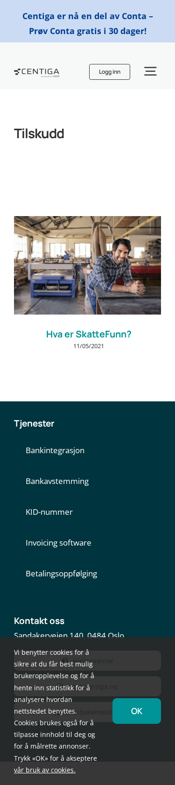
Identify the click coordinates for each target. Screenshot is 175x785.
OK (136, 710)
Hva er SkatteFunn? (89, 334)
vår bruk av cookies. (45, 769)
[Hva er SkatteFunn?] (87, 265)
